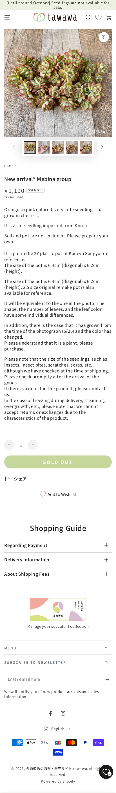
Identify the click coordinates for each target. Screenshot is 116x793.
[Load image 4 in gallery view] (72, 147)
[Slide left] (14, 148)
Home (9, 166)
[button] (88, 17)
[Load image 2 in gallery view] (44, 147)
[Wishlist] (98, 17)
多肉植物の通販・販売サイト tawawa (56, 768)
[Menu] (7, 17)
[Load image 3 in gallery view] (58, 147)
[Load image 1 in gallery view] (30, 147)
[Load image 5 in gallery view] (86, 147)
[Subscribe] (108, 679)
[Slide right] (102, 148)
